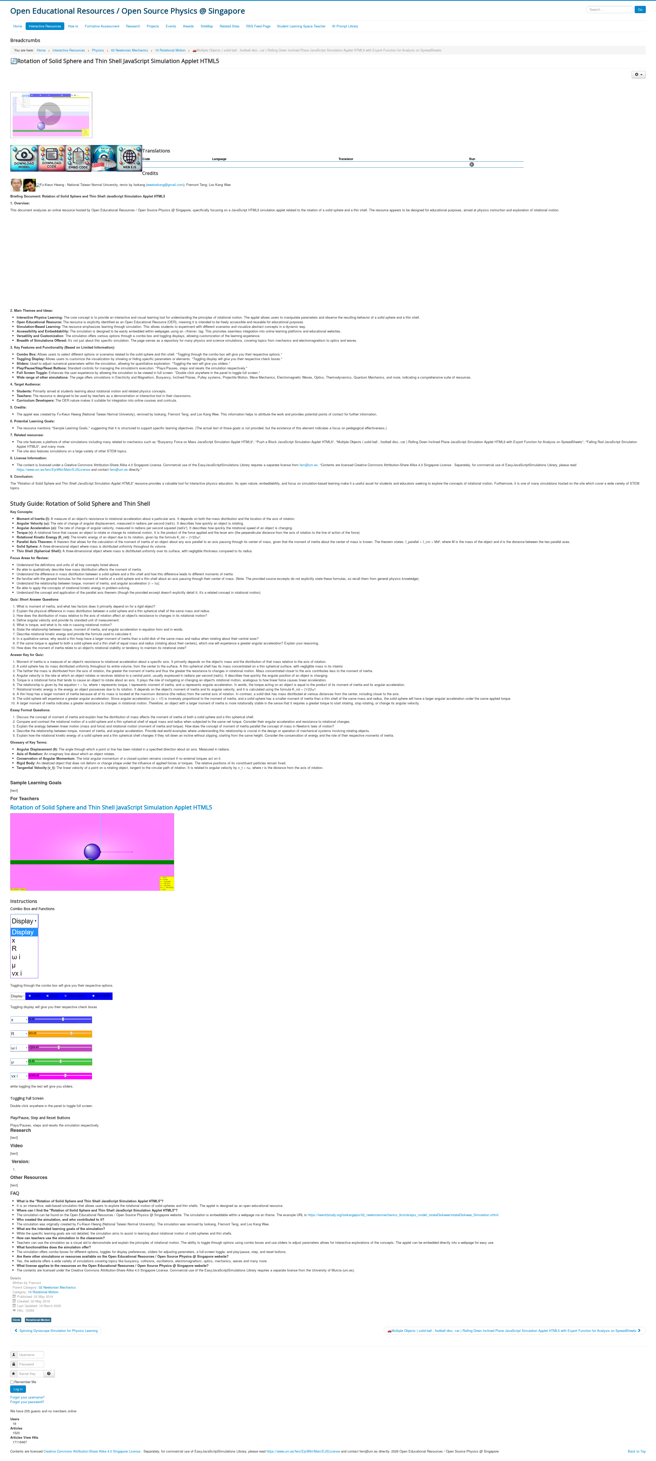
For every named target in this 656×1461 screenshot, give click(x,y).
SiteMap (207, 26)
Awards (188, 26)
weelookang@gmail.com (165, 184)
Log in (18, 1388)
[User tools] (639, 74)
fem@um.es (309, 464)
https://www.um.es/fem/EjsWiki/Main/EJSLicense (53, 469)
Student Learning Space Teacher (301, 26)
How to (73, 26)
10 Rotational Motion (43, 1291)
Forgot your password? (27, 1401)
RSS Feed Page (258, 26)
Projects (153, 26)
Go (640, 9)
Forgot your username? (27, 1397)
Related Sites (230, 26)
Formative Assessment (102, 26)
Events (171, 26)
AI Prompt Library (345, 26)
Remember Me (25, 1382)
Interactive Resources (45, 26)
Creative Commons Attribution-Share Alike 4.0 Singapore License (92, 1451)
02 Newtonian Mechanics (57, 1287)
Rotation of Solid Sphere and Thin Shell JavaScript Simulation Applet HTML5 (111, 807)
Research (133, 26)
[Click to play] (471, 164)
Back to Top (637, 1451)
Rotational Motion (38, 1320)
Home (17, 26)
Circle (16, 1320)
